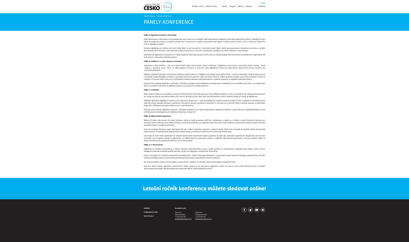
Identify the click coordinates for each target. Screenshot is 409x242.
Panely (224, 6)
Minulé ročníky (211, 6)
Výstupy (249, 6)
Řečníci (240, 6)
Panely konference (169, 22)
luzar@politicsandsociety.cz (203, 219)
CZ (260, 3)
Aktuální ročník (198, 6)
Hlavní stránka (149, 16)
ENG (263, 3)
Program (232, 6)
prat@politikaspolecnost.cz (183, 219)
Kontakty (261, 6)
